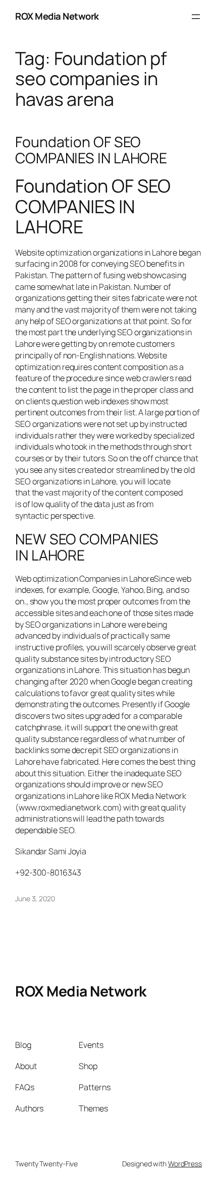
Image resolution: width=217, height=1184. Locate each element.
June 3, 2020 (35, 898)
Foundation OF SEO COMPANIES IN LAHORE (91, 150)
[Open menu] (196, 17)
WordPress (185, 1163)
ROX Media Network (57, 16)
